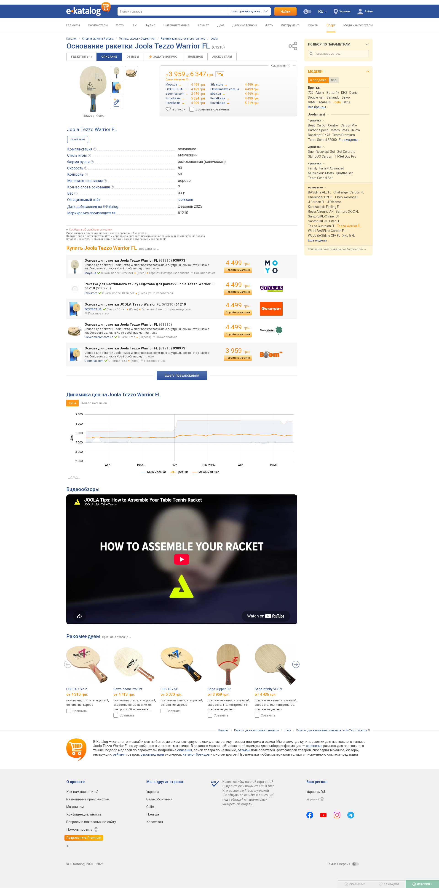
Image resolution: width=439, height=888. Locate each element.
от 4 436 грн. (265, 694)
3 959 (238, 350)
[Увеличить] (93, 89)
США (150, 807)
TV (134, 25)
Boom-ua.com (94, 360)
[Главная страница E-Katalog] (88, 11)
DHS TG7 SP (169, 689)
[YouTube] (323, 815)
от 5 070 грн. (171, 694)
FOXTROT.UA (93, 309)
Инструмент (290, 25)
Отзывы (133, 56)
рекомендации (152, 754)
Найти (285, 11)
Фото (120, 25)
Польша (152, 814)
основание (77, 139)
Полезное (195, 56)
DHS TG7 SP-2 (76, 689)
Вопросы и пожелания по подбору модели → (337, 249)
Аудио (150, 25)
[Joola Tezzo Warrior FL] (116, 72)
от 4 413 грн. (124, 694)
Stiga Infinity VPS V (268, 689)
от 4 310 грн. (77, 694)
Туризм (313, 25)
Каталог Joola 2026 (78, 239)
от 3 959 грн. (218, 694)
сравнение (314, 746)
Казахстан (154, 822)
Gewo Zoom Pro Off (127, 689)
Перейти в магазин (238, 269)
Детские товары (244, 25)
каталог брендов (196, 754)
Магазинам (75, 807)
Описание (109, 56)
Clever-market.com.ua (99, 337)
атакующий (187, 155)
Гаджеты (73, 25)
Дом (220, 25)
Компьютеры (98, 25)
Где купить (81, 56)
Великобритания (159, 799)
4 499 (238, 263)
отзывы (244, 750)
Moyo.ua (90, 273)
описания (184, 750)
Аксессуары (222, 56)
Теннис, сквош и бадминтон (137, 38)
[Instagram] (337, 815)
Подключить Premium (83, 838)
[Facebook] (309, 815)
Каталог (71, 38)
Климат (203, 25)
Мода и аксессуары (358, 25)
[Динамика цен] (219, 74)
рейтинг (119, 754)
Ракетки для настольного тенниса (183, 38)
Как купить (278, 65)
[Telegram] (350, 815)
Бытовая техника (176, 25)
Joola (214, 38)
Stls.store (91, 293)
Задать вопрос (165, 56)
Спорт (331, 25)
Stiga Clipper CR (219, 689)
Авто (269, 25)
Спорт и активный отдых (98, 38)
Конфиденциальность (83, 814)
